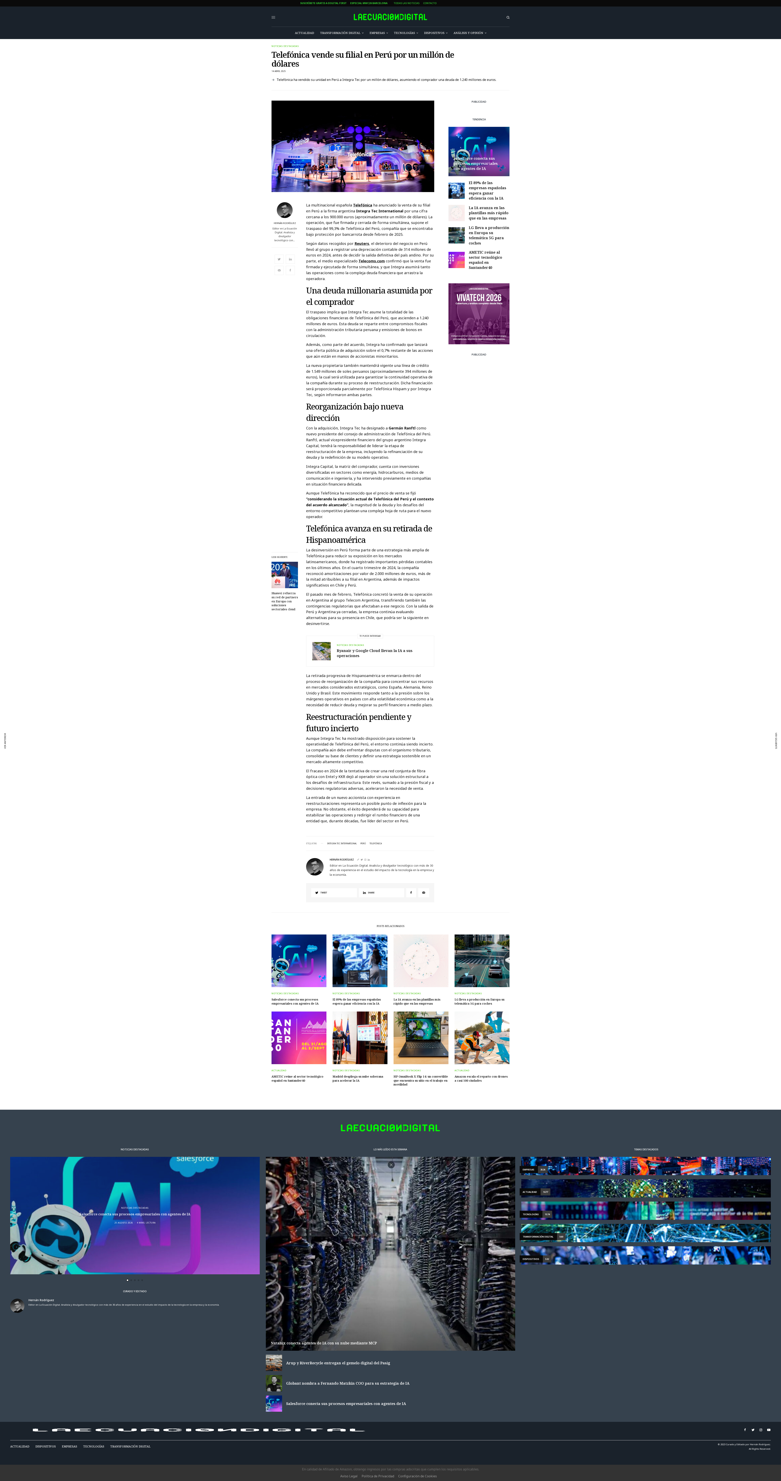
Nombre (249, 734)
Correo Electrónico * (259, 719)
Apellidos (250, 750)
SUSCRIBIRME (259, 778)
